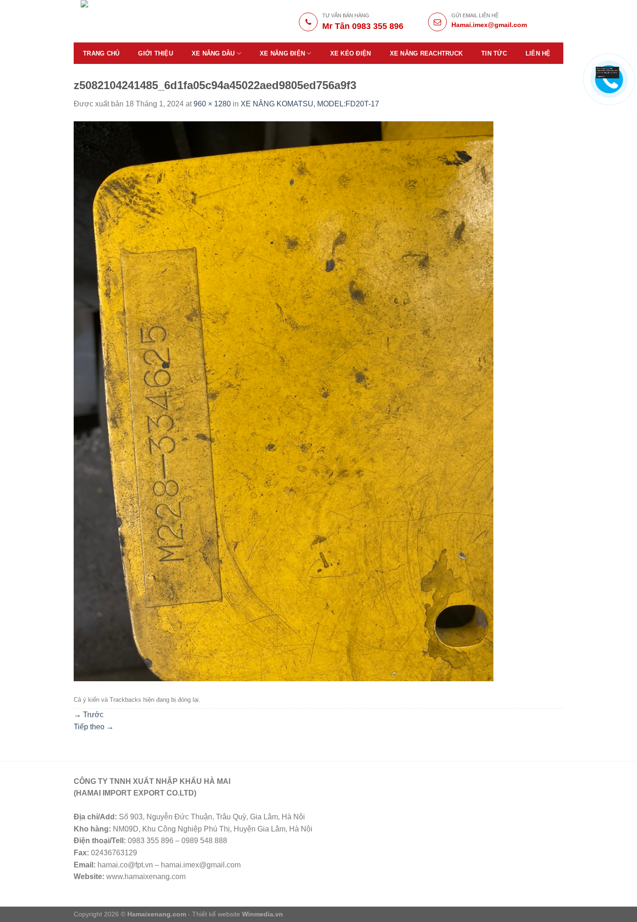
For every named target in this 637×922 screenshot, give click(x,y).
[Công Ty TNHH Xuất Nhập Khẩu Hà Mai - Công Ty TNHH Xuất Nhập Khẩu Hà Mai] (147, 21)
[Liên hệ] (607, 72)
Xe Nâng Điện (282, 53)
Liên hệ (538, 53)
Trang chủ (101, 53)
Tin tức (494, 53)
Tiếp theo (94, 727)
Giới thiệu (155, 53)
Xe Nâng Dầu (213, 53)
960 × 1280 (212, 104)
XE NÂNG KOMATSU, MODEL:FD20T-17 (310, 104)
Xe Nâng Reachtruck (426, 53)
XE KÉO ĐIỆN (350, 53)
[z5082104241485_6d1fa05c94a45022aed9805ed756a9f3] (283, 401)
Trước (89, 715)
